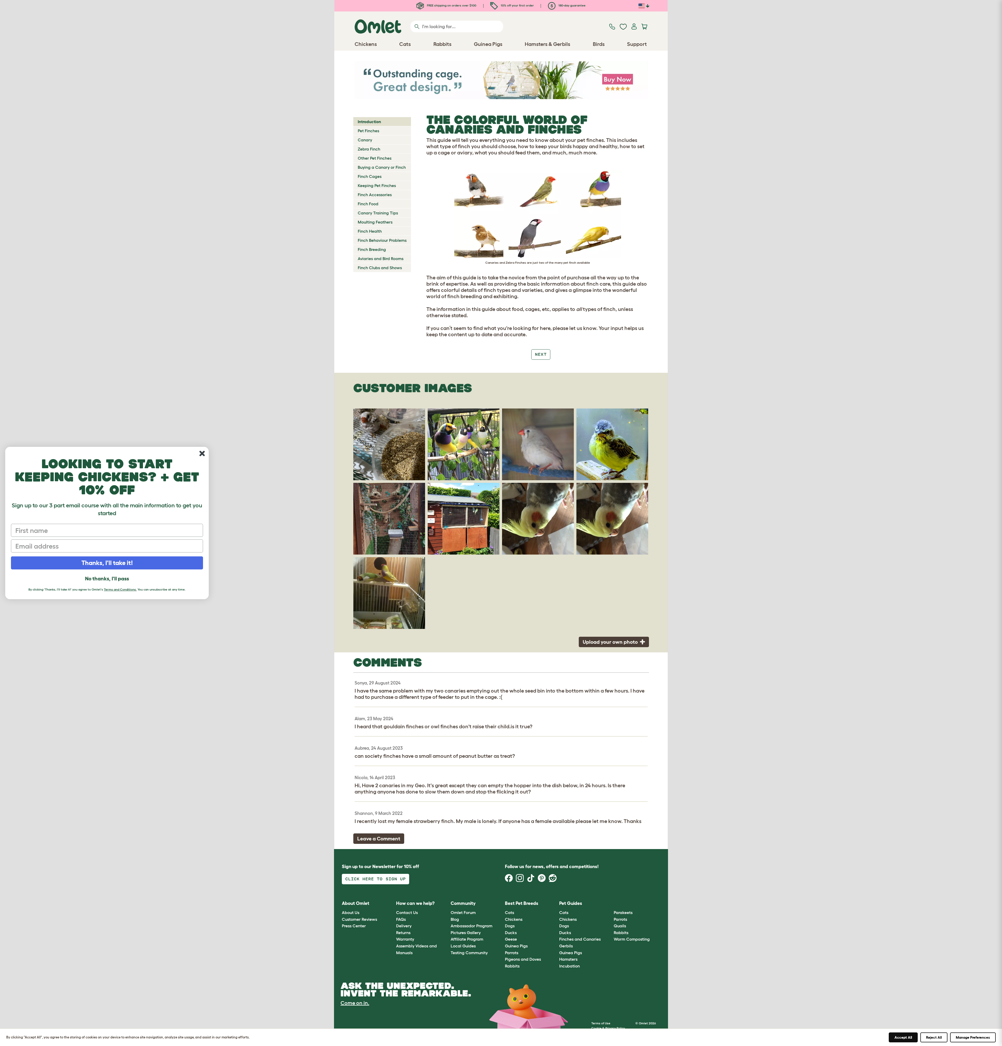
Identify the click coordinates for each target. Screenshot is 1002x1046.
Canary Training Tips (378, 213)
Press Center (354, 925)
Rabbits (512, 966)
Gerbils (566, 945)
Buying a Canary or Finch (382, 167)
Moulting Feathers (375, 222)
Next (540, 354)
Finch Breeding (372, 249)
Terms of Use (600, 1023)
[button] (609, 903)
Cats (509, 912)
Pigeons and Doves (523, 959)
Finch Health (370, 231)
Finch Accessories (375, 194)
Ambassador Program (471, 925)
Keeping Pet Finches (377, 185)
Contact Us (407, 912)
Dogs (510, 925)
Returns (403, 932)
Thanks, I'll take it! (107, 562)
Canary (365, 139)
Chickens (513, 919)
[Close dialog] (202, 453)
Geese (511, 939)
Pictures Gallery (466, 932)
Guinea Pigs (516, 945)
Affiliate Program (467, 939)
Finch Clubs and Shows (380, 267)
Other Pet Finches (374, 158)
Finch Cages (369, 176)
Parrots (511, 952)
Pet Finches (368, 130)
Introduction (369, 121)
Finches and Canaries (580, 939)
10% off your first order (517, 5)
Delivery (403, 925)
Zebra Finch (369, 149)
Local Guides (463, 945)
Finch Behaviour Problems (382, 240)
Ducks (511, 932)
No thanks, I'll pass (107, 578)
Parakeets (623, 912)
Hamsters (568, 959)
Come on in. (355, 1003)
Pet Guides (570, 903)
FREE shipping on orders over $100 (451, 5)
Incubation (569, 966)
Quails (620, 925)
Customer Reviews (359, 919)
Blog (455, 919)
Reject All (934, 1037)
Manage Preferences (973, 1037)
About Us (350, 912)
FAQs (401, 919)
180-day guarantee (572, 5)
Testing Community (469, 952)
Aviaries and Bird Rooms (380, 258)
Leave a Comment (378, 838)
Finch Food (368, 203)
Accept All (903, 1037)
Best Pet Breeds (521, 903)
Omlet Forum (463, 912)
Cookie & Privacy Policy (608, 1028)
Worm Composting (632, 939)
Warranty (405, 939)
